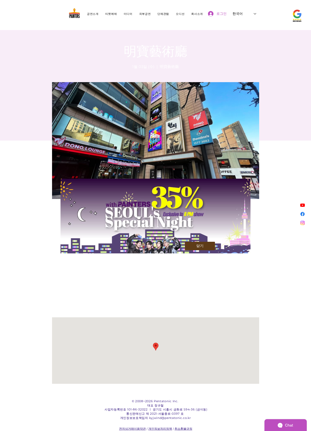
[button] (200, 246)
